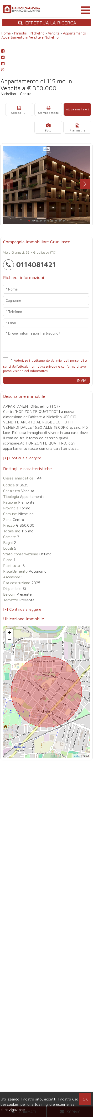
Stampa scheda (48, 112)
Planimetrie (77, 130)
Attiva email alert (77, 109)
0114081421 (36, 264)
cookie (12, 1104)
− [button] (9, 640)
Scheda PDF (19, 112)
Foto (48, 130)
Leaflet (77, 756)
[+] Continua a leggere (22, 458)
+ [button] (9, 632)
